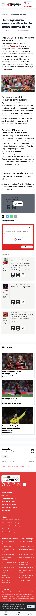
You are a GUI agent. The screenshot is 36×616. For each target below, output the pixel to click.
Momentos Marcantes (26, 567)
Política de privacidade (9, 504)
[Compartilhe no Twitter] (3, 216)
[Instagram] (8, 484)
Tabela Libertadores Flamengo (11, 526)
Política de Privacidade (17, 608)
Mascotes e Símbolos (26, 554)
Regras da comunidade (9, 507)
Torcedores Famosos (26, 580)
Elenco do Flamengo (8, 529)
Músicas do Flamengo (8, 532)
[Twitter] (19, 484)
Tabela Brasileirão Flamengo (10, 523)
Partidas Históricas (7, 554)
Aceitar (30, 606)
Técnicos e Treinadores (26, 546)
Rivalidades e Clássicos (26, 549)
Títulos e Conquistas (25, 541)
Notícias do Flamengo (8, 498)
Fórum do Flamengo (8, 501)
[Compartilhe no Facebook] (7, 216)
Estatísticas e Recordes (26, 557)
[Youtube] (3, 484)
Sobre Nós (4, 495)
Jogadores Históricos (8, 546)
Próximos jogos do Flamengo (11, 520)
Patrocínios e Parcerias (8, 562)
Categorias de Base (7, 567)
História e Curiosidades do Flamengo (17, 539)
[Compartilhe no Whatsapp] (11, 216)
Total (5, 456)
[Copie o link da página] (15, 216)
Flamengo (14, 46)
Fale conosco (5, 510)
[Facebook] (14, 484)
